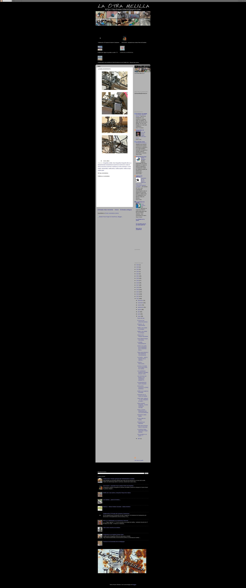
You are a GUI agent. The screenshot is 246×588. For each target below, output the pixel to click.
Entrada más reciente (105, 210)
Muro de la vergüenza (139, 229)
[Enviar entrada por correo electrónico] (101, 160)
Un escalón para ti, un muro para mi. (141, 224)
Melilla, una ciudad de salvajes (142, 328)
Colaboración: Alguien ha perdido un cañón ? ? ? (108, 52)
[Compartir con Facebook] (107, 161)
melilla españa (119, 168)
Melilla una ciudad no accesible (142, 391)
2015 (137, 289)
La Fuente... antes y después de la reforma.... (142, 359)
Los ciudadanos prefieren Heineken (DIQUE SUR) (142, 372)
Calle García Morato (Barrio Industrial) (142, 426)
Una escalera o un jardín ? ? (142, 435)
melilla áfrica (111, 168)
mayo (139, 316)
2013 (137, 294)
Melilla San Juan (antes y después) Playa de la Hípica (117, 492)
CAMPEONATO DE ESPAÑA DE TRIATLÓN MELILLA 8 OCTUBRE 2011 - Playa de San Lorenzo (118, 62)
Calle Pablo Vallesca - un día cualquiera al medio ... (142, 400)
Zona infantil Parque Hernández (142, 339)
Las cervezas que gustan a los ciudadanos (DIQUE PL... (141, 378)
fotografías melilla (107, 163)
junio (139, 314)
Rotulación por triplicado (141, 422)
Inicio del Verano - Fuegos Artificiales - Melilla (141, 135)
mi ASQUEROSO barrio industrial (141, 383)
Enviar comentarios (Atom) (112, 213)
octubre (140, 305)
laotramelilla (105, 168)
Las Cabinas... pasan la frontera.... (112, 499)
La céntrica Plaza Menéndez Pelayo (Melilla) (142, 431)
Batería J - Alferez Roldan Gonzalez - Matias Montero (116, 506)
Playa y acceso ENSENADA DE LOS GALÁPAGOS (142, 411)
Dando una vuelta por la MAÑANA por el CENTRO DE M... (141, 348)
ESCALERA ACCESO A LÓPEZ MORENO (142, 387)
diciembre (140, 300)
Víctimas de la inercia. (141, 143)
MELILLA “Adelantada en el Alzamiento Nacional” (115, 520)
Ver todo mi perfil (139, 460)
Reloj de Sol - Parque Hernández (142, 335)
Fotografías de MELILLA (140, 130)
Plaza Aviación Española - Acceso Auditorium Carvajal (142, 405)
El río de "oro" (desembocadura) (142, 321)
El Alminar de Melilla (141, 113)
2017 (137, 285)
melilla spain (101, 170)
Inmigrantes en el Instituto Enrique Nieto (113, 534)
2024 (137, 269)
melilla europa (127, 168)
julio (139, 311)
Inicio (117, 210)
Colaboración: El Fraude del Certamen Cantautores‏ (108, 42)
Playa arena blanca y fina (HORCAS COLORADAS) (142, 354)
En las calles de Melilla (141, 419)
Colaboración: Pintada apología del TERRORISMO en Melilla (118, 478)
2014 (137, 291)
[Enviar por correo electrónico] (103, 161)
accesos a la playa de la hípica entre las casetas (142, 367)
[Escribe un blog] (105, 161)
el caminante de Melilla (140, 202)
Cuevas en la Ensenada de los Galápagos (114, 541)
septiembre (141, 307)
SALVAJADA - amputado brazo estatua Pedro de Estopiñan (134, 42)
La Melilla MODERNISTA (141, 343)
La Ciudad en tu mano (140, 220)
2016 (137, 287)
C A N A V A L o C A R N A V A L (126, 52)
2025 (137, 267)
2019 (137, 280)
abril (139, 438)
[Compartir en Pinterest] (108, 161)
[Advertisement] (120, 29)
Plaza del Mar (140, 318)
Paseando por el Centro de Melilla (142, 395)
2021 (137, 276)
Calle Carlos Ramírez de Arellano (111, 527)
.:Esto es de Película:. (139, 176)
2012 (137, 296)
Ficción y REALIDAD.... (141, 363)
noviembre (140, 302)
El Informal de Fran (141, 156)
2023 (137, 271)
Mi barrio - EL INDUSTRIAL (141, 324)
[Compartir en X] (106, 161)
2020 (137, 278)
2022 (137, 273)
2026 (137, 264)
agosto (140, 309)
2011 (137, 298)
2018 (137, 282)
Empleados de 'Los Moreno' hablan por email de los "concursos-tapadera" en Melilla (141, 182)
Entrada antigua (126, 210)
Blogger (134, 584)
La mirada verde (140, 141)
